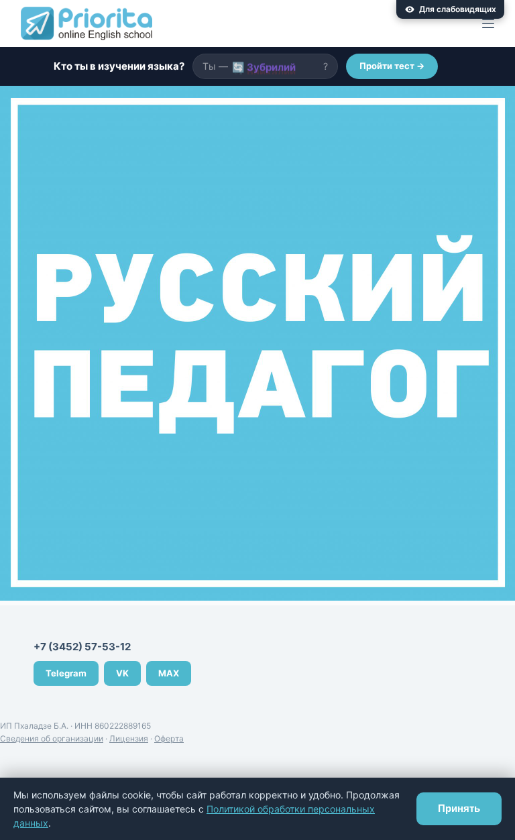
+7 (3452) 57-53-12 (82, 646)
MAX (168, 673)
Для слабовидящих (457, 9)
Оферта (169, 738)
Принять (459, 808)
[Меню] (488, 23)
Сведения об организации (51, 738)
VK (122, 673)
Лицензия (128, 738)
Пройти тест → (391, 65)
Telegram (66, 673)
